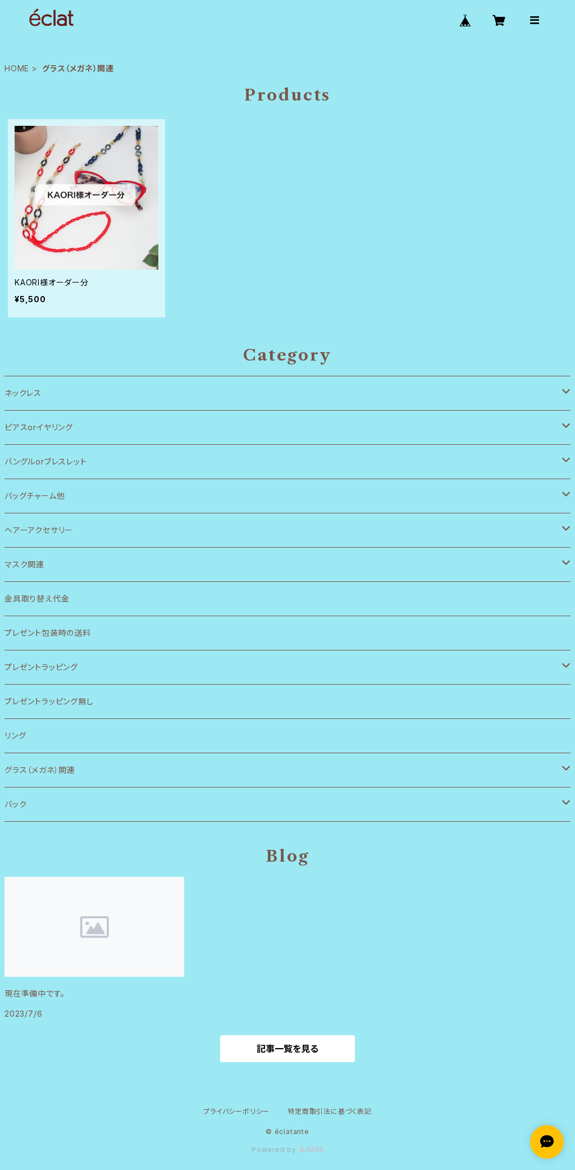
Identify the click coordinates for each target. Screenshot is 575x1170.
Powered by (275, 1149)
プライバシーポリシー (236, 1111)
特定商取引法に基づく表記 (330, 1111)
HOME (16, 68)
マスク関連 (24, 564)
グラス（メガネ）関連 (39, 770)
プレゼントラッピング (41, 667)
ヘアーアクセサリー (38, 530)
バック (15, 804)
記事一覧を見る (287, 1048)
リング (15, 735)
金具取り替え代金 (36, 598)
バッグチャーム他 (34, 495)
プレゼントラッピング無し (49, 701)
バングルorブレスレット (45, 461)
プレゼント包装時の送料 (47, 633)
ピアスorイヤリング (38, 427)
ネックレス (23, 393)
